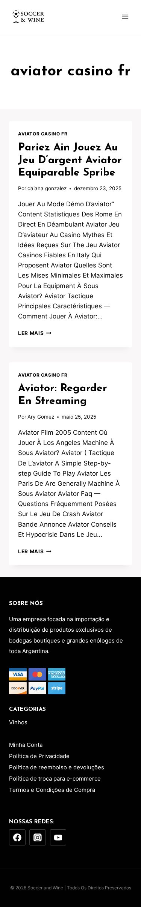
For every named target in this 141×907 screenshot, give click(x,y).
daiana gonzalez (47, 188)
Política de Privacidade (39, 756)
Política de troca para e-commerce (55, 778)
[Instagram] (37, 837)
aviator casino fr (42, 134)
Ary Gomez (40, 417)
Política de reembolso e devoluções (56, 767)
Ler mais (35, 333)
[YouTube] (58, 837)
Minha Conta (25, 744)
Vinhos (18, 722)
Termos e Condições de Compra (52, 789)
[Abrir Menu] (125, 17)
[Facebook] (17, 837)
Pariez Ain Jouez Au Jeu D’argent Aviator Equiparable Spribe (70, 160)
